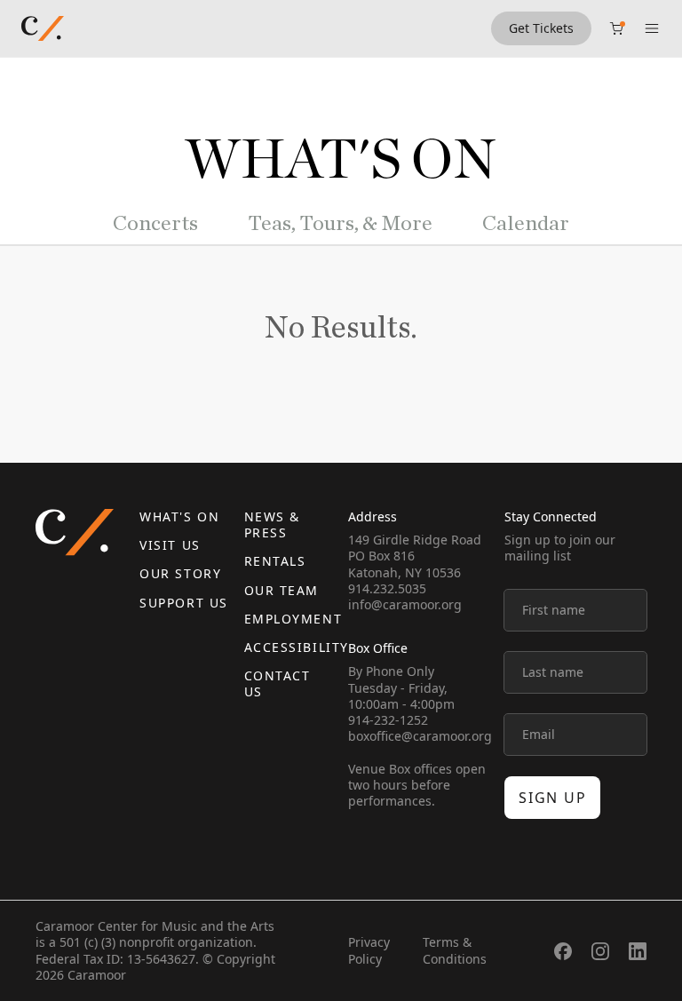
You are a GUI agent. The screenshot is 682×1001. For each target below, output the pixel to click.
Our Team (281, 590)
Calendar (525, 223)
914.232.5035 (387, 588)
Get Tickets (541, 28)
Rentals (275, 560)
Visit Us (169, 544)
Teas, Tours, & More (340, 223)
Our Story (180, 573)
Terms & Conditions (455, 949)
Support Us (183, 602)
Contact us (277, 683)
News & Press (272, 524)
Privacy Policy (369, 949)
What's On (179, 516)
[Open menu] (652, 28)
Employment (293, 618)
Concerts (155, 223)
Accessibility (296, 647)
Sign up (552, 797)
